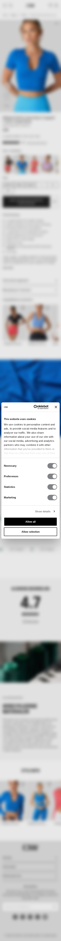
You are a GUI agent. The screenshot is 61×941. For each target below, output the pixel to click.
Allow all (30, 521)
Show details (42, 511)
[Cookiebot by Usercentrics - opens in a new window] (35, 407)
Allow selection (31, 531)
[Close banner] (56, 407)
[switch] (52, 476)
